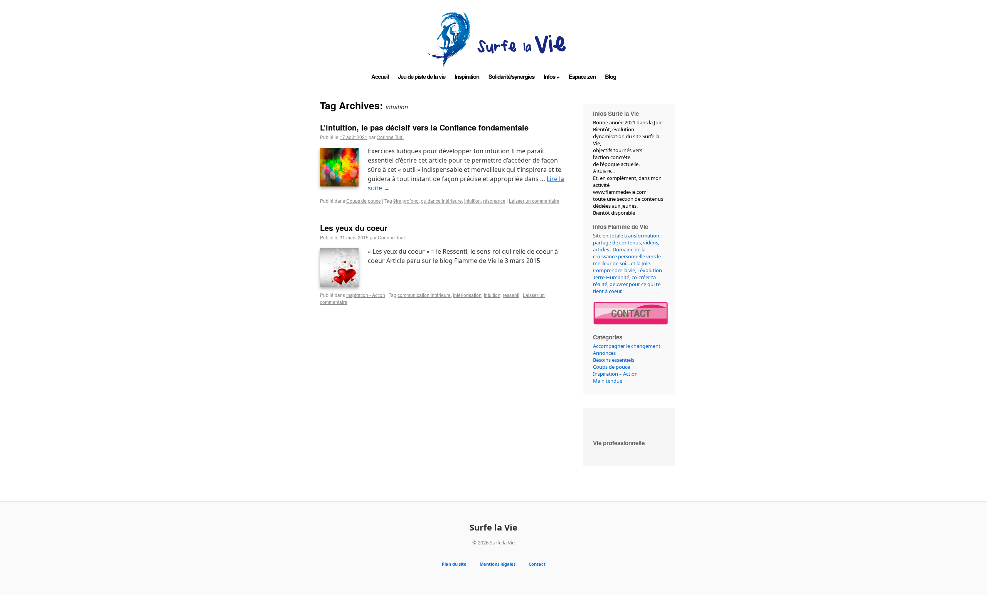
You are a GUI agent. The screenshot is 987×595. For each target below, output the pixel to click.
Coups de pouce (363, 200)
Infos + (551, 76)
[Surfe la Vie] (494, 57)
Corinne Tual (390, 137)
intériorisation (467, 295)
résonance (494, 200)
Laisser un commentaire (534, 200)
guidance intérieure (441, 200)
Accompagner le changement (626, 345)
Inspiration (467, 76)
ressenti (511, 295)
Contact (537, 564)
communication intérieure (424, 295)
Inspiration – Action (615, 373)
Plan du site (454, 564)
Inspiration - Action (365, 295)
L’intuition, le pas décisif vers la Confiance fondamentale (424, 127)
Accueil (380, 76)
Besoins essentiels (613, 359)
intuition (472, 200)
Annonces (604, 352)
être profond (406, 200)
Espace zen (582, 76)
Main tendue (607, 380)
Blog (610, 76)
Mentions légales (497, 564)
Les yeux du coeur (353, 227)
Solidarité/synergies (511, 76)
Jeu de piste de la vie (421, 76)
